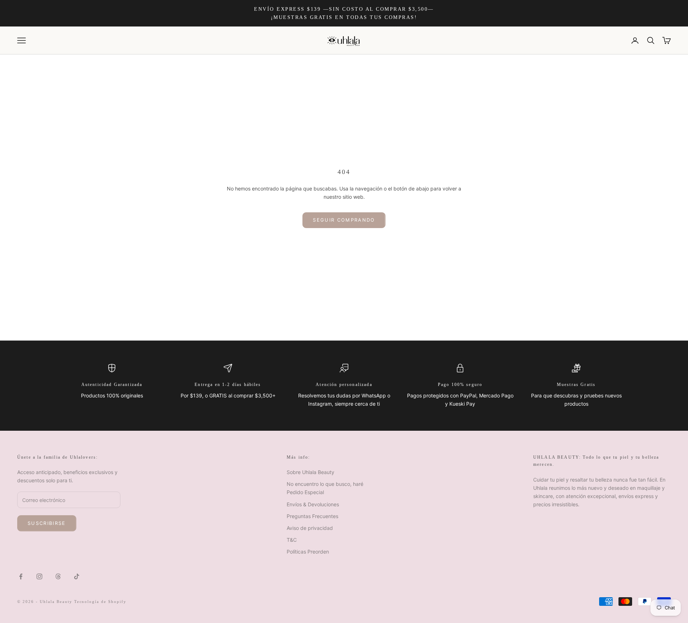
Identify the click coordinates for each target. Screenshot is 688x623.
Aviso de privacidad (310, 528)
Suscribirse (47, 523)
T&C (292, 540)
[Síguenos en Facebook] (20, 576)
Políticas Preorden (308, 552)
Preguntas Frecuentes (312, 516)
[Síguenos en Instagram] (39, 576)
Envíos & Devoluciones (313, 504)
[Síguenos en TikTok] (76, 576)
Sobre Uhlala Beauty (310, 472)
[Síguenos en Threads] (58, 576)
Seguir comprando (344, 220)
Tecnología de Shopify (100, 601)
